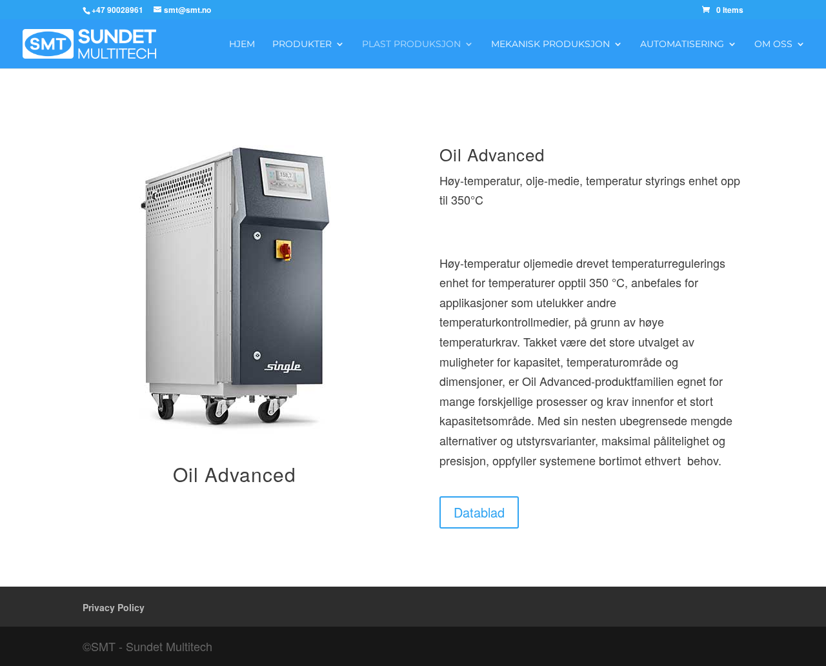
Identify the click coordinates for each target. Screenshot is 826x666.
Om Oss (773, 44)
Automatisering (682, 44)
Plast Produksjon (411, 44)
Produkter (302, 44)
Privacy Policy (114, 607)
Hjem (242, 44)
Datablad (479, 512)
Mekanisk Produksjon (550, 44)
